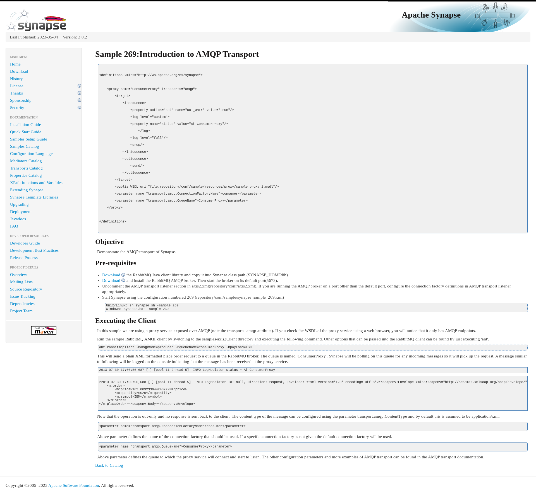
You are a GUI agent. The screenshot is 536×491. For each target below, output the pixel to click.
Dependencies (22, 303)
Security (17, 107)
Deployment (21, 211)
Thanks (16, 93)
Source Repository (26, 289)
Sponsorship (21, 100)
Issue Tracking (22, 296)
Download (19, 71)
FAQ (14, 226)
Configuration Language (31, 153)
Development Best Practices (34, 250)
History (16, 78)
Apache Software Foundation (73, 485)
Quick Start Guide (25, 132)
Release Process (24, 257)
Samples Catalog (24, 146)
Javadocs (18, 219)
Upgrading (19, 204)
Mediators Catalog (26, 161)
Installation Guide (25, 124)
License (16, 86)
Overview (18, 274)
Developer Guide (25, 243)
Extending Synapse (27, 190)
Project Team (21, 311)
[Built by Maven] (44, 330)
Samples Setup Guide (28, 139)
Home (15, 64)
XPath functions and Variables (36, 182)
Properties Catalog (26, 175)
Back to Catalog (109, 465)
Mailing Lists (21, 282)
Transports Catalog (26, 168)
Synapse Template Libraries (34, 197)
